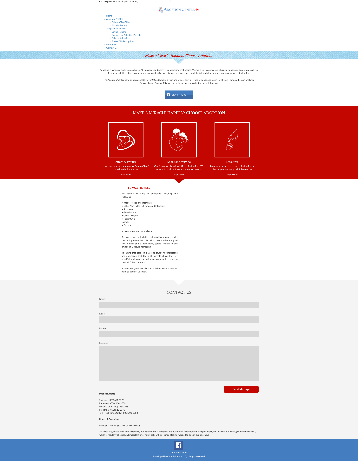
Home (109, 16)
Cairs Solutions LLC (176, 456)
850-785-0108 (178, 1)
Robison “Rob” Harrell (122, 22)
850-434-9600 (146, 1)
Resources (111, 45)
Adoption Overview (116, 29)
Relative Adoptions (121, 38)
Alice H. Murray (119, 25)
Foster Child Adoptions (123, 41)
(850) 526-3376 (117, 410)
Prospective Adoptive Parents (126, 35)
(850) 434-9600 (117, 403)
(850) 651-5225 (116, 400)
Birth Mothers (119, 32)
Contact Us (111, 48)
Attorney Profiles (114, 19)
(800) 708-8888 (130, 413)
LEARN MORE (179, 95)
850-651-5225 (162, 1)
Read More (126, 175)
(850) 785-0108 (120, 407)
